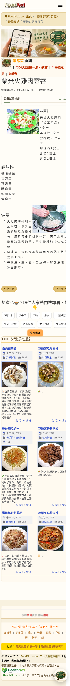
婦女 (29, 632)
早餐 (35, 315)
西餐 (48, 632)
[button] (60, 675)
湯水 (46, 315)
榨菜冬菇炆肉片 (48, 512)
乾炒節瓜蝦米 (10, 428)
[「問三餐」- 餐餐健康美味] (35, 43)
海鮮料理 (11, 357)
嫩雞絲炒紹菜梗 (12, 512)
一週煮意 (61, 315)
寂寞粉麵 (28, 324)
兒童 (57, 632)
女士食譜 (44, 324)
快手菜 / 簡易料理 (15, 437)
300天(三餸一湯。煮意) (32, 67)
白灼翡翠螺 (9, 348)
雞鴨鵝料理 (7, 90)
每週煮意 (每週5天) (52, 646)
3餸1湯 (8, 315)
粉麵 (34, 637)
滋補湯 (7, 632)
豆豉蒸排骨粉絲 (48, 428)
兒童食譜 (61, 324)
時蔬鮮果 (47, 357)
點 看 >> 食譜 (23, 420)
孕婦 (39, 632)
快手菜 (22, 315)
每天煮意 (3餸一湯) (27, 646)
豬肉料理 (47, 437)
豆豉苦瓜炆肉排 (48, 348)
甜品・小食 (10, 324)
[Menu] (60, 5)
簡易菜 (19, 632)
